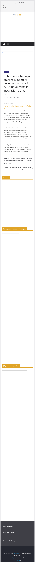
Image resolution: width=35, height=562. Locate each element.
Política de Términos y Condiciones (12, 541)
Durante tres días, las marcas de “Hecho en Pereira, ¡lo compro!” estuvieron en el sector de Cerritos (18, 160)
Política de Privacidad (8, 532)
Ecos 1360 (16, 98)
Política (6, 72)
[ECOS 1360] (4, 44)
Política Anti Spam (7, 526)
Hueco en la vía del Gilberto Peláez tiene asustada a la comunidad (18, 168)
